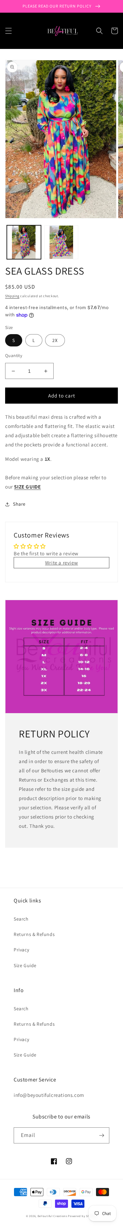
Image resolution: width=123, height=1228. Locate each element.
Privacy (21, 950)
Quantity (13, 355)
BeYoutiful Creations (52, 1216)
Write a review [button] (61, 562)
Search (21, 919)
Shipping (12, 296)
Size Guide (25, 965)
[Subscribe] (101, 1135)
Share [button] (19, 504)
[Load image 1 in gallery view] (24, 242)
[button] (8, 30)
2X (55, 340)
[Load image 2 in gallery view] (61, 242)
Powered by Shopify (82, 1216)
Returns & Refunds (34, 934)
